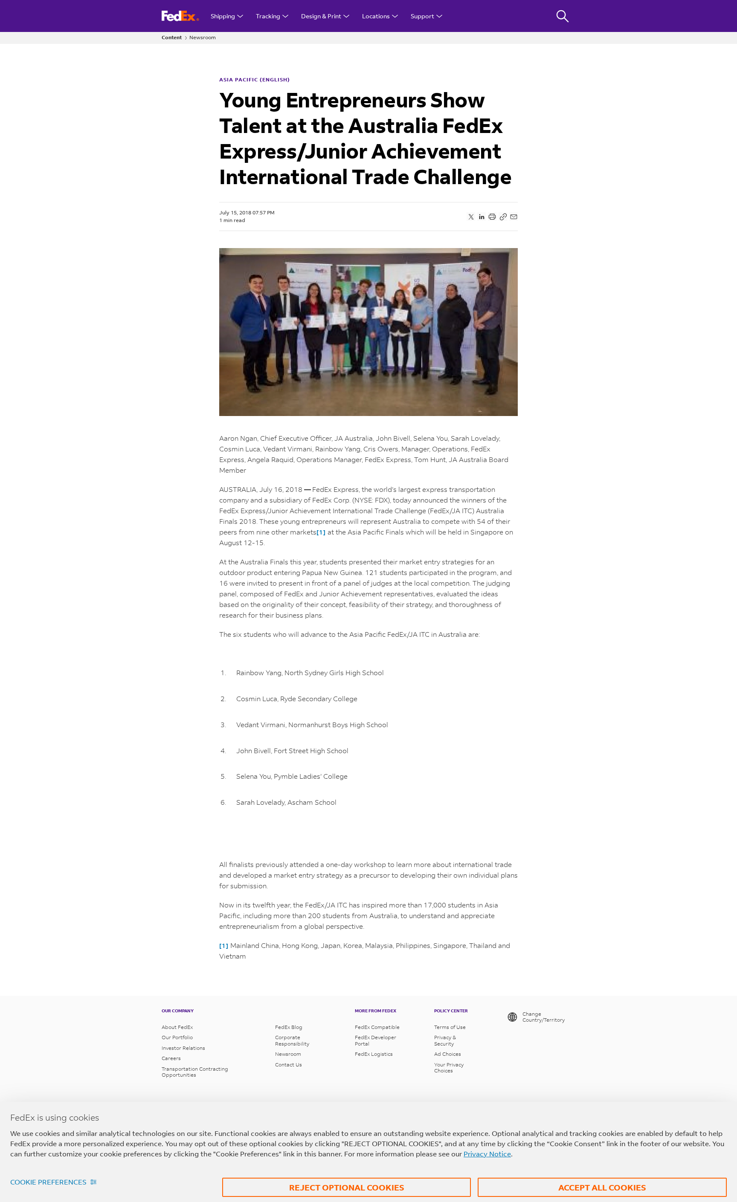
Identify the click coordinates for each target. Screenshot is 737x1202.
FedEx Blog (288, 1027)
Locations (376, 16)
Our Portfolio (177, 1037)
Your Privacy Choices (449, 1068)
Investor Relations (183, 1048)
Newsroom (202, 37)
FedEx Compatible (377, 1027)
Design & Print (321, 16)
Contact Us (288, 1065)
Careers (171, 1058)
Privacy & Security (445, 1040)
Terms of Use (450, 1027)
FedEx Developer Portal (375, 1040)
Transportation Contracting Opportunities (195, 1072)
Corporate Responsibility (292, 1040)
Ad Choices (447, 1054)
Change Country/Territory (543, 1017)
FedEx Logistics (374, 1054)
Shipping (223, 16)
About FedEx (177, 1027)
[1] (321, 532)
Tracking (268, 16)
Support (422, 16)
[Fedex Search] (562, 16)
